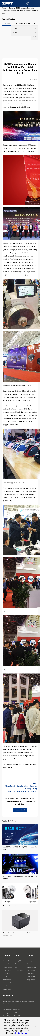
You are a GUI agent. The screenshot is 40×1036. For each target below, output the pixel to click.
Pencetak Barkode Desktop (7, 961)
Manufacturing (31, 976)
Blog (16, 967)
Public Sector (30, 973)
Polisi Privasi (21, 1033)
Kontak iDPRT (20, 810)
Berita (11, 8)
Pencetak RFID (7, 970)
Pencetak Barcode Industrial (7, 967)
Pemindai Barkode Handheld (7, 973)
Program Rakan (19, 970)
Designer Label (7, 989)
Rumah (4, 8)
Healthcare (29, 964)
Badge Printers (31, 979)
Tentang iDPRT (19, 961)
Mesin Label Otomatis (7, 983)
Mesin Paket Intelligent (7, 986)
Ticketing (29, 961)
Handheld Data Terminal (7, 979)
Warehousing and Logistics (32, 970)
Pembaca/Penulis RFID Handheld (7, 976)
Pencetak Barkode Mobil (7, 964)
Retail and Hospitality (32, 967)
